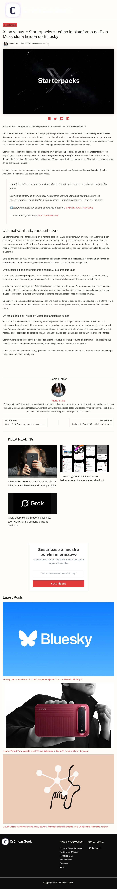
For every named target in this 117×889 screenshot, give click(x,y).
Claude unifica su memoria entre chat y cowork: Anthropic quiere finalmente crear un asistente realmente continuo (55, 827)
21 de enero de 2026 (47, 215)
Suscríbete (58, 584)
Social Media (10, 25)
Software (64, 863)
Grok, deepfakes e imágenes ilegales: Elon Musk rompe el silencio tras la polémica (29, 521)
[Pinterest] (61, 118)
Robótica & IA (66, 856)
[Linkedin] (67, 118)
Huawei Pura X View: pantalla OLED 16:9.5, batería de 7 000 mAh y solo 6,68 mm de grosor (45, 751)
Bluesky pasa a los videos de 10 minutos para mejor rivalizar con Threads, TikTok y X (42, 679)
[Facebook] (49, 118)
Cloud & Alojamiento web (71, 848)
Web (62, 867)
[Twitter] (55, 118)
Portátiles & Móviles (69, 852)
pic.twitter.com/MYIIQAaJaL (79, 207)
